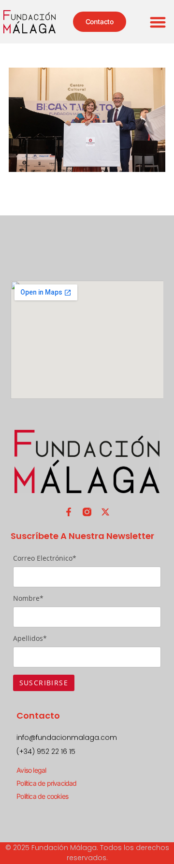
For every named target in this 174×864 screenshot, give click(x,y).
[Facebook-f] (68, 512)
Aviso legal (31, 770)
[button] (158, 22)
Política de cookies (42, 796)
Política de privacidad (46, 783)
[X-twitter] (105, 512)
